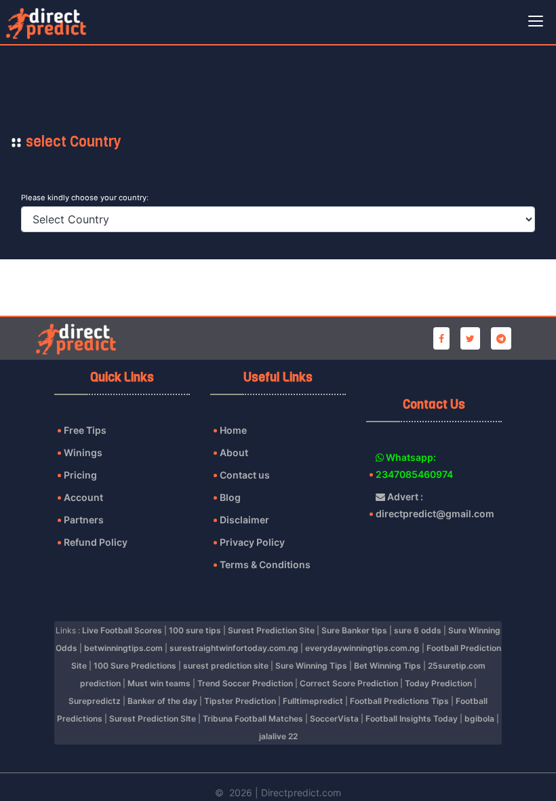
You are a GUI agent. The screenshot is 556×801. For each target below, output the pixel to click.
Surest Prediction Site (271, 630)
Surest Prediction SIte (152, 718)
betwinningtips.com (123, 648)
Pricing (80, 475)
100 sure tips (195, 630)
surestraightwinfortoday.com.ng (234, 648)
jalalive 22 (278, 736)
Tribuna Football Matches (253, 718)
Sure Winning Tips (311, 665)
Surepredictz (94, 701)
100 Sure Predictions (135, 665)
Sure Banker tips (354, 630)
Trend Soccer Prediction (245, 683)
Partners (84, 519)
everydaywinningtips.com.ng (362, 648)
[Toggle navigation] (535, 22)
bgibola (479, 718)
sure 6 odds (417, 630)
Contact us (245, 475)
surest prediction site (226, 665)
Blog (230, 497)
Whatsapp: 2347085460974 (414, 465)
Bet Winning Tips (387, 665)
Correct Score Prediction (349, 683)
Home (233, 430)
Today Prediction (438, 683)
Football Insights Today (411, 718)
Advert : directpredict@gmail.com (433, 505)
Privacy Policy (252, 542)
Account (83, 497)
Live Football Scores (122, 630)
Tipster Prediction (240, 701)
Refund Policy (95, 542)
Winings (83, 452)
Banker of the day (162, 701)
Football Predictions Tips (399, 701)
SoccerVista (334, 718)
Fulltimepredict (313, 701)
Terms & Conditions (265, 564)
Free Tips (85, 430)
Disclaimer (244, 519)
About (234, 452)
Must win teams (159, 683)
